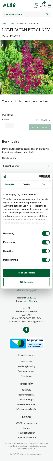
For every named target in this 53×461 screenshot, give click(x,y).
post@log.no (30, 301)
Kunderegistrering (26, 366)
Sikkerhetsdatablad (26, 404)
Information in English (26, 409)
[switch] (46, 242)
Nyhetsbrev (26, 375)
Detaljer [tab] (26, 184)
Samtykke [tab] (9, 184)
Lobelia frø (14, 23)
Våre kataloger (26, 399)
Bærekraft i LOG (26, 394)
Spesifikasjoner (11, 165)
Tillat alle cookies (26, 272)
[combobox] (26, 14)
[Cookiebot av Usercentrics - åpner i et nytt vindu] (38, 176)
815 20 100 (30, 297)
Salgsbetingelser (27, 432)
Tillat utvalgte (26, 282)
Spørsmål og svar (26, 371)
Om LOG (26, 389)
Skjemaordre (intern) (26, 437)
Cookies (26, 427)
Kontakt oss (26, 361)
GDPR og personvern (26, 423)
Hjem (4, 23)
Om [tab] (43, 184)
